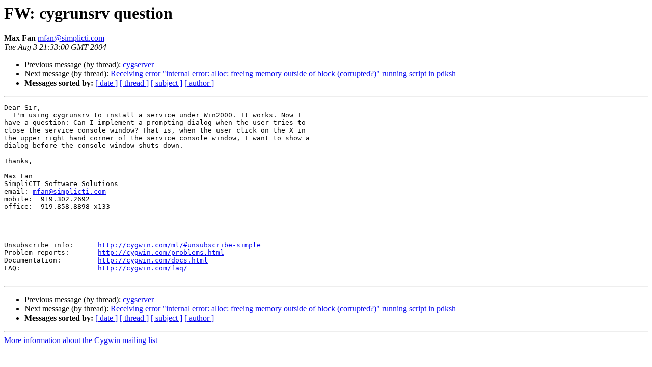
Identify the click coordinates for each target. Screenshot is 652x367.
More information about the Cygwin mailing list (80, 340)
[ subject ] (166, 82)
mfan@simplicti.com (71, 38)
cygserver (138, 64)
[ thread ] (134, 82)
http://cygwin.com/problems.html (161, 252)
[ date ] (106, 82)
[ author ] (199, 82)
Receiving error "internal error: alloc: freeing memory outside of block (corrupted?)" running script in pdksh (283, 73)
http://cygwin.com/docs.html (153, 260)
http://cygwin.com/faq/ (142, 268)
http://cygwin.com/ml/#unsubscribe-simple (179, 245)
